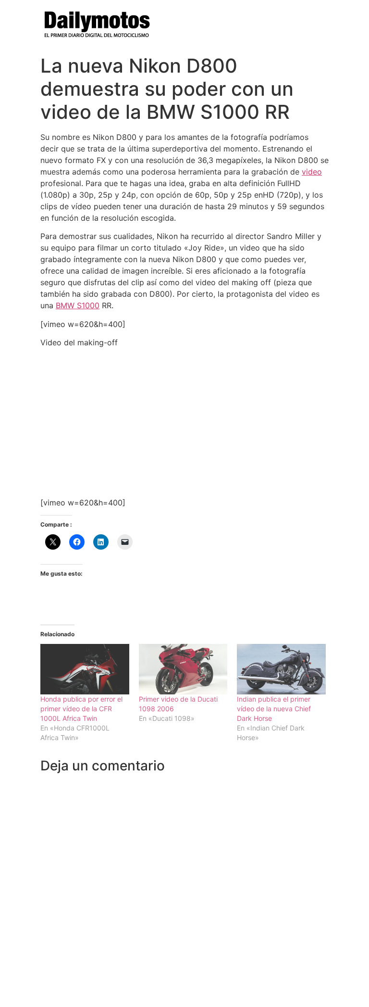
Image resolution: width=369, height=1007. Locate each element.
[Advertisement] (184, 422)
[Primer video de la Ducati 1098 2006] (183, 669)
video (312, 171)
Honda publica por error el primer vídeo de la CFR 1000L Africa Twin (81, 708)
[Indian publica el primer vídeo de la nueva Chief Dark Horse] (281, 669)
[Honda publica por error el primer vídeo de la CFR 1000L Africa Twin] (84, 669)
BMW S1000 (77, 305)
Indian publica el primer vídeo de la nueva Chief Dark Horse (274, 708)
